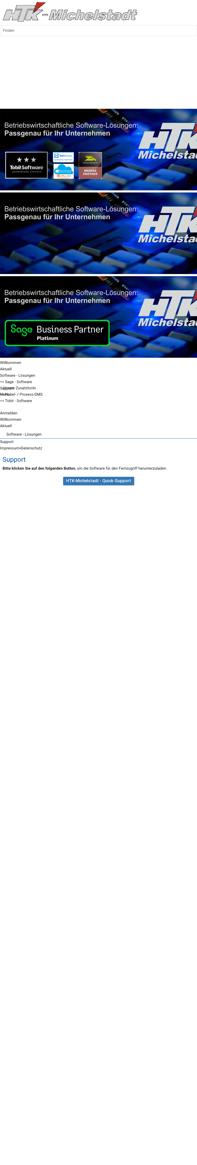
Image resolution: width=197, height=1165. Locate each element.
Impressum (9, 448)
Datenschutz (31, 448)
